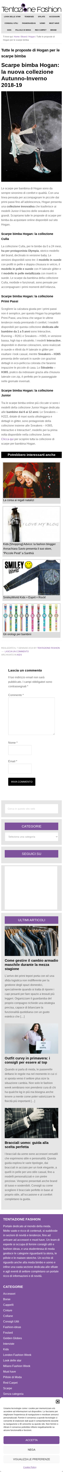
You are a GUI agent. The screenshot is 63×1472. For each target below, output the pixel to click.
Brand (24, 36)
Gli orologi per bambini (17, 634)
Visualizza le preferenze (31, 1459)
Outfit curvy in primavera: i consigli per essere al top (27, 1060)
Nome (13, 742)
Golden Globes (12, 1338)
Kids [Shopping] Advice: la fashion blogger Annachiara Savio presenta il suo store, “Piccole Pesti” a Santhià (29, 549)
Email (12, 761)
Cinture (7, 1310)
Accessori (9, 1293)
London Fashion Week (17, 1354)
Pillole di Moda (12, 1377)
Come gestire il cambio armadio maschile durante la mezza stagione (31, 965)
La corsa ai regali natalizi (18, 500)
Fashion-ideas (12, 1327)
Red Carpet (10, 1382)
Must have (9, 1371)
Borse (6, 1299)
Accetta (32, 1440)
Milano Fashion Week (16, 1366)
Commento (16, 695)
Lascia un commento (17, 651)
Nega (31, 1449)
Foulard (8, 1332)
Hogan (32, 36)
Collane (8, 1315)
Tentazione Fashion (31, 8)
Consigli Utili (11, 1321)
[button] (57, 1401)
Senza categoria (13, 1393)
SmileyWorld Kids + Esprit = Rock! (24, 597)
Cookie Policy (29, 1467)
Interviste (8, 1343)
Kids (19, 655)
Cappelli (8, 1304)
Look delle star (12, 1360)
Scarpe (7, 1388)
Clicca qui (7, 439)
